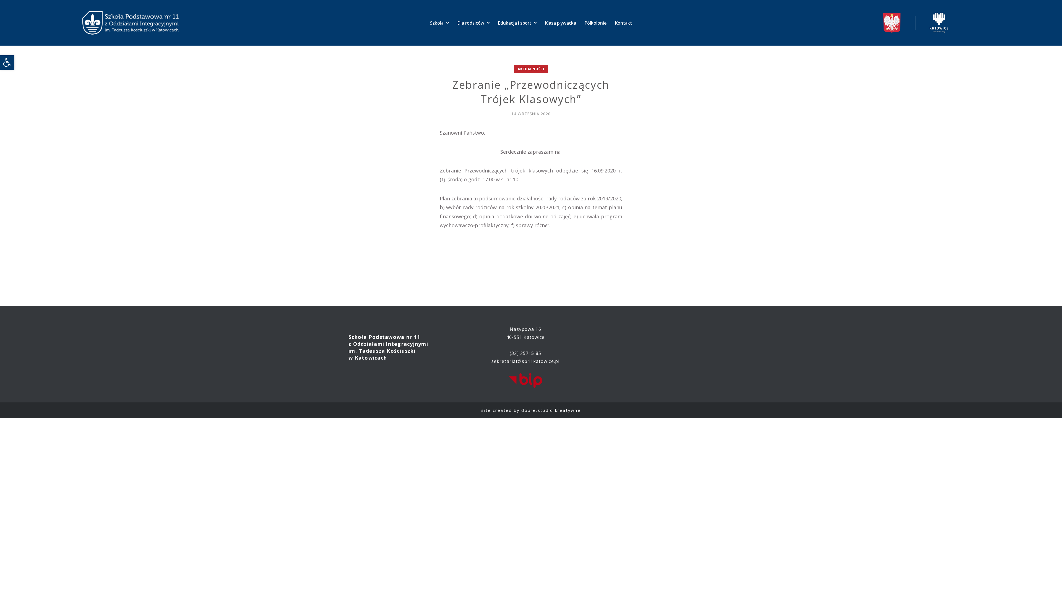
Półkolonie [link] (595, 23)
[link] (7, 62)
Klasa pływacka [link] (560, 23)
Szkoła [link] (437, 23)
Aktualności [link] (531, 69)
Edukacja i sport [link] (514, 23)
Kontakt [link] (623, 23)
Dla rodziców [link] (470, 23)
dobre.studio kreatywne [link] (551, 410)
